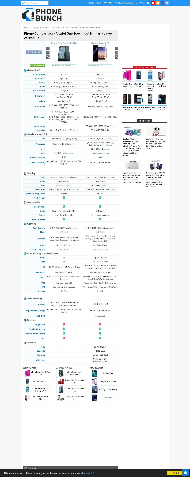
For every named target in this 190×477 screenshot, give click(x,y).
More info (90, 473)
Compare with (29, 367)
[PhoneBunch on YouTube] (152, 4)
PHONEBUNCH (49, 14)
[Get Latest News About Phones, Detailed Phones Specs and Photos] (28, 15)
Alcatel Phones (64, 367)
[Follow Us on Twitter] (167, 3)
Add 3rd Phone (34, 52)
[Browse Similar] (67, 153)
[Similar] (72, 144)
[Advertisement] (122, 15)
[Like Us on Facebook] (162, 3)
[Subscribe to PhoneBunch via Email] (157, 3)
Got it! (176, 473)
